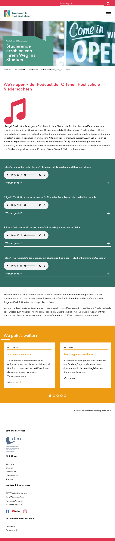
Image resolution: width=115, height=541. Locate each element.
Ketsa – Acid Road (13, 315)
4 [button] (61, 395)
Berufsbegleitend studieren (78, 354)
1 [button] (50, 395)
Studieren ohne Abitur (19, 354)
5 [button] (65, 395)
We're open (70, 69)
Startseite (7, 69)
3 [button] (57, 395)
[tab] (57, 183)
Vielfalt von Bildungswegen (51, 69)
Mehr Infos (13, 382)
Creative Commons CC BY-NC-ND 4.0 (61, 315)
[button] (57, 182)
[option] (57, 43)
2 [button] (54, 395)
